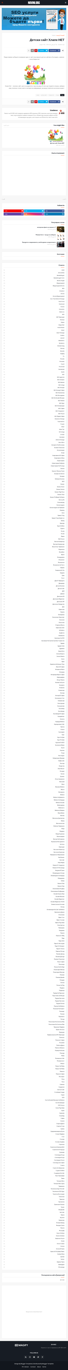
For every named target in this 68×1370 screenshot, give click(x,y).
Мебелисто (34, 808)
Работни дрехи (34, 1045)
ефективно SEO (34, 628)
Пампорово (34, 928)
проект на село (34, 1029)
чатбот (34, 1259)
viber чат (34, 429)
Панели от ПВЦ (34, 936)
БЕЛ (34, 481)
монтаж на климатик (34, 839)
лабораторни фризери (34, 758)
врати (34, 554)
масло (34, 789)
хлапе (37, 95)
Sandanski (34, 369)
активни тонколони (34, 447)
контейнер (34, 708)
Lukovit (34, 338)
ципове (34, 1257)
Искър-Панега (34, 680)
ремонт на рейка (34, 1066)
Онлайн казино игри (34, 894)
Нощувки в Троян (34, 870)
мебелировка (34, 805)
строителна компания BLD (34, 1147)
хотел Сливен (34, 1244)
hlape (53, 35)
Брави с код (34, 515)
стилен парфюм (34, 1134)
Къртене (34, 750)
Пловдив (34, 980)
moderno (34, 343)
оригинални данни (34, 912)
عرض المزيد (6, 125)
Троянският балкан (34, 1204)
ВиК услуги (34, 539)
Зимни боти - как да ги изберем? (46, 235)
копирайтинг (34, 716)
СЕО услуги (34, 1105)
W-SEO (34, 434)
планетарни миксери (34, 972)
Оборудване (34, 878)
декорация (34, 583)
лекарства (34, 766)
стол (34, 1137)
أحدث (64, 199)
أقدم (4, 199)
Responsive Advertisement (34, 1312)
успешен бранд (34, 1223)
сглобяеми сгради (34, 1092)
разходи (34, 1053)
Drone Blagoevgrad (34, 296)
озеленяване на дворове (34, 891)
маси (34, 784)
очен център (34, 925)
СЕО (34, 1097)
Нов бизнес (34, 857)
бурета (34, 528)
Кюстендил (34, 755)
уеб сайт (34, 1212)
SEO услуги (34, 414)
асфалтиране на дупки (34, 463)
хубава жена (34, 1254)
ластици (34, 763)
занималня (34, 635)
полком (34, 1014)
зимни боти (34, 651)
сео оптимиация (34, 1103)
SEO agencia (34, 377)
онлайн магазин (34, 896)
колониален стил (34, 698)
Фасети (34, 1228)
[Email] (32, 50)
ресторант (34, 1076)
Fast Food (34, 301)
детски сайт (44, 95)
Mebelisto (34, 340)
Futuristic (34, 309)
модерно (34, 831)
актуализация (34, 450)
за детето (34, 633)
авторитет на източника (34, 445)
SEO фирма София (34, 416)
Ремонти (34, 1071)
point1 (34, 364)
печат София (34, 962)
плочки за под (34, 985)
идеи (34, 661)
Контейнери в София (34, 714)
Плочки (34, 982)
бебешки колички (34, 479)
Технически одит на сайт (34, 1189)
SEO (34, 374)
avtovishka (34, 273)
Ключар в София (34, 695)
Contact (33, 1367)
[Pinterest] (36, 50)
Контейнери (34, 711)
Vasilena (54, 110)
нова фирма (34, 862)
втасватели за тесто (34, 565)
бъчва (34, 531)
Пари (34, 938)
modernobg (34, 346)
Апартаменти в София (34, 455)
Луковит (34, 776)
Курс (34, 735)
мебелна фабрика (34, 810)
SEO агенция (34, 387)
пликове (34, 975)
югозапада (34, 1267)
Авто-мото (34, 442)
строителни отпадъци (34, 1149)
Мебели (34, 795)
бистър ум (34, 500)
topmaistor (34, 421)
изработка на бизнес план (34, 664)
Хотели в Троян (34, 1249)
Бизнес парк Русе (34, 492)
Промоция (34, 1032)
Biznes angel (34, 280)
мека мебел (34, 813)
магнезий (34, 782)
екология (34, 620)
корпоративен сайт (34, 724)
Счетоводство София (34, 1163)
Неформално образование (34, 855)
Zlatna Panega (34, 440)
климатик (34, 688)
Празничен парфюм (34, 1027)
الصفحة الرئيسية (60, 35)
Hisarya (34, 320)
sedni (34, 372)
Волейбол (34, 552)
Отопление (34, 915)
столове (34, 1139)
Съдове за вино (34, 1170)
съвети (34, 1165)
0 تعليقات (41, 44)
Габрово (34, 567)
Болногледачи (34, 505)
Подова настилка (34, 998)
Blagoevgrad (34, 283)
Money (34, 348)
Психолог (34, 1037)
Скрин (34, 1110)
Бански (34, 468)
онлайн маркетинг (34, 899)
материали (34, 792)
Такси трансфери (34, 1176)
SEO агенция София (34, 390)
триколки (34, 1199)
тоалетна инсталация (34, 1194)
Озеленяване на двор (34, 889)
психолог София (34, 1040)
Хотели (34, 1246)
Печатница (34, 964)
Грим (34, 575)
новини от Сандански (34, 865)
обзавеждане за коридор (34, 875)
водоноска (34, 549)
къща (34, 753)
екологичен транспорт (34, 617)
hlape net (51, 95)
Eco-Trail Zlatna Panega (34, 299)
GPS (34, 314)
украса (34, 1215)
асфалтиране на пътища (34, 466)
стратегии (34, 1144)
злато (34, 659)
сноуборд (34, 1116)
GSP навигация (34, 317)
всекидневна (34, 557)
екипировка (34, 615)
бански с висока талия (34, 471)
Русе (34, 1082)
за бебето (34, 630)
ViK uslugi (34, 432)
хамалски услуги (34, 1238)
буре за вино (34, 526)
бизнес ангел (34, 487)
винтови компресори (34, 544)
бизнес (34, 484)
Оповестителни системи (34, 904)
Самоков (34, 1084)
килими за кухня (34, 682)
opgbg (34, 353)
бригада (34, 523)
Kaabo (34, 335)
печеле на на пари (34, 967)
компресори (34, 701)
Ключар (34, 693)
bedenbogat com (34, 278)
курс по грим (34, 740)
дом (34, 607)
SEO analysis (34, 380)
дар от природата (34, 581)
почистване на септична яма (34, 1022)
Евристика (34, 609)
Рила (34, 1079)
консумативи (34, 706)
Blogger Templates (27, 1364)
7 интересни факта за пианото (46, 227)
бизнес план (34, 494)
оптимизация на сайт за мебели (34, 909)
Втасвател (34, 560)
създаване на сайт (34, 1173)
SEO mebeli (34, 382)
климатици (34, 690)
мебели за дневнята (34, 797)
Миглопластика (34, 823)
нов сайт (34, 860)
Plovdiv (34, 359)
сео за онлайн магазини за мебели (34, 1100)
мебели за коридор (34, 800)
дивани (34, 594)
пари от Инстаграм (34, 943)
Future (34, 307)
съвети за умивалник (34, 1168)
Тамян (34, 1178)
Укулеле (34, 1217)
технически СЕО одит (34, 1191)
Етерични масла (34, 625)
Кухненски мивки (34, 745)
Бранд (34, 520)
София (34, 1118)
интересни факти (34, 669)
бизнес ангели (34, 489)
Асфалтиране (34, 461)
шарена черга (34, 1262)
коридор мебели (34, 721)
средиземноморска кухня (34, 1131)
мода (34, 828)
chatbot (34, 291)
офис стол (34, 917)
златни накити (34, 656)
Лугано (34, 774)
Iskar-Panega (34, 333)
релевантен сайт (34, 1058)
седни (34, 1095)
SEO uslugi (34, 385)
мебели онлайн (34, 802)
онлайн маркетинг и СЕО (34, 902)
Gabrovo (34, 312)
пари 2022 (34, 941)
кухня (34, 748)
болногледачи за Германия (34, 507)
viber (34, 427)
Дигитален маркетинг (34, 599)
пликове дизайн (34, 977)
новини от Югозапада (34, 868)
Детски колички (34, 586)
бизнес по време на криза (34, 497)
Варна (34, 536)
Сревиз (34, 1129)
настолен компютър (34, 849)
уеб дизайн (34, 1210)
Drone (34, 293)
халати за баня (34, 1236)
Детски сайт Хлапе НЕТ (57, 143)
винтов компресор (34, 541)
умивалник (34, 1220)
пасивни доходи (34, 956)
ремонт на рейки (34, 1069)
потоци (34, 1019)
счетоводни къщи (34, 1157)
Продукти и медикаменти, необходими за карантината (39, 242)
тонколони (34, 1196)
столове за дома (34, 1142)
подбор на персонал (34, 993)
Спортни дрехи (34, 1123)
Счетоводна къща (34, 1155)
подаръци (34, 990)
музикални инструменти (34, 842)
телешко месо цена (34, 1183)
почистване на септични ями (34, 1024)
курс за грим (34, 737)
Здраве (34, 643)
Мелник (34, 815)
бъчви (34, 534)
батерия (34, 476)
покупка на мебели (34, 1006)
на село (34, 844)
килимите (34, 685)
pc (34, 356)
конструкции (34, 703)
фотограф (34, 1230)
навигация (34, 847)
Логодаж (34, 771)
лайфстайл (34, 761)
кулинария (34, 732)
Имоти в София (34, 667)
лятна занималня (34, 779)
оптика (34, 907)
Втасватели (34, 562)
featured (34, 304)
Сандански (34, 1087)
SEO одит (34, 403)
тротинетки (34, 1202)
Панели (34, 933)
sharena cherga (34, 419)
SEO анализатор (34, 393)
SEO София (34, 408)
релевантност (34, 1061)
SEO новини (34, 400)
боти (34, 513)
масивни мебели (34, 787)
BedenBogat (34, 275)
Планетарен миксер (34, 969)
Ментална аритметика (34, 818)
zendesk (34, 437)
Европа (34, 612)
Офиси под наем (34, 922)
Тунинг (34, 1207)
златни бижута (34, 654)
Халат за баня (34, 1233)
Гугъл (34, 578)
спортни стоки (34, 1126)
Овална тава (34, 883)
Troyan (34, 424)
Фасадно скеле (34, 1225)
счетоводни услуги (34, 1160)
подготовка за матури (34, 995)
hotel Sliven (34, 327)
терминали (34, 1186)
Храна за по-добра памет (34, 1251)
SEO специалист (34, 411)
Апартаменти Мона (34, 458)
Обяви (34, 881)
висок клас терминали (34, 547)
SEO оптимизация (34, 406)
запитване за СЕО (34, 638)
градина (34, 573)
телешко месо (34, 1181)
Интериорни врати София (34, 674)
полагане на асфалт (34, 1009)
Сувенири (34, 1152)
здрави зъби (34, 646)
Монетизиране (34, 836)
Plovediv (34, 361)
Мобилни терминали (34, 826)
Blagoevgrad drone (34, 286)
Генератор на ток (34, 570)
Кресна (34, 727)
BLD (34, 288)
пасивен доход (34, 954)
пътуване (34, 1043)
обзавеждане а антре (34, 873)
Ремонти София (34, 1074)
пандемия (34, 930)
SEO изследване (34, 395)
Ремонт (34, 1063)
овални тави (34, 886)
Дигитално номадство (34, 604)
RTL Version (25, 1367)
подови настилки (34, 1001)
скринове (34, 1113)
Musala (34, 351)
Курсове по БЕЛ (34, 742)
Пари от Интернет (34, 946)
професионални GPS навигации (34, 1035)
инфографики (34, 677)
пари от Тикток (34, 949)
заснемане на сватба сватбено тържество (34, 641)
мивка (34, 821)
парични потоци (34, 951)
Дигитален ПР (34, 601)
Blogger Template (48, 1364)
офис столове (34, 920)
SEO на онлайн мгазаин (34, 398)
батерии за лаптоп (34, 474)
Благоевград (34, 502)
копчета (34, 719)
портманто (34, 1016)
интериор (34, 672)
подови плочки (34, 1003)
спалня (34, 1121)
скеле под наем (34, 1108)
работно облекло (34, 1048)
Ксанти (34, 729)
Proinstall (34, 367)
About (39, 1367)
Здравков (34, 648)
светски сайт (34, 1090)
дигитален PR (34, 596)
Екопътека (34, 622)
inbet (34, 330)
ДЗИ (34, 591)
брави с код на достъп (34, 518)
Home (44, 1367)
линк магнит (34, 768)
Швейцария (34, 1264)
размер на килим (34, 1050)
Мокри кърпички (34, 834)
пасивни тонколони (34, 959)
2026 (34, 270)
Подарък (34, 988)
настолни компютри (34, 852)
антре (34, 453)
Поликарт (34, 1011)
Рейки (34, 1056)
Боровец (34, 510)
